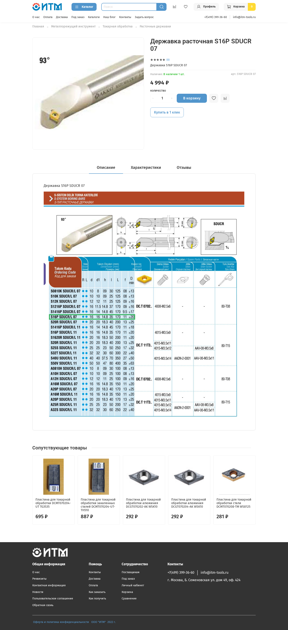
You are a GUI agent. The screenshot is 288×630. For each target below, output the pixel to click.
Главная (38, 26)
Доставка (62, 17)
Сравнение (129, 598)
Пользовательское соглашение (52, 598)
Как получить (97, 598)
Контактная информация (49, 585)
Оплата (48, 17)
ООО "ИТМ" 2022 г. (103, 622)
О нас (36, 17)
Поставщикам (130, 572)
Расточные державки (155, 26)
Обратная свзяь (42, 605)
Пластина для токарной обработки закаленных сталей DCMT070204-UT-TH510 (98, 505)
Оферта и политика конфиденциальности (61, 622)
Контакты (125, 17)
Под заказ (77, 17)
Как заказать (97, 592)
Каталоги (94, 17)
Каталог (87, 7)
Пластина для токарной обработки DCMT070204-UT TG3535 (53, 503)
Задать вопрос (144, 17)
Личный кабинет (133, 585)
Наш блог (109, 17)
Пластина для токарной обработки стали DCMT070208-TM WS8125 (233, 503)
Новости (37, 592)
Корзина (127, 592)
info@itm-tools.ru (244, 17)
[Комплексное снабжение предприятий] (90, 622)
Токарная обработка (118, 26)
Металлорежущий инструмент (73, 26)
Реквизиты (39, 578)
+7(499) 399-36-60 (215, 17)
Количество (158, 90)
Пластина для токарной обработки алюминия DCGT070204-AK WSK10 (188, 503)
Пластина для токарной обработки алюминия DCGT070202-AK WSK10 (143, 503)
